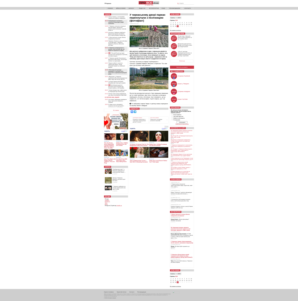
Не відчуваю (176, 119)
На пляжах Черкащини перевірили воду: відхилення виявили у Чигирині (117, 101)
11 (171, 24)
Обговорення (176, 212)
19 (189, 24)
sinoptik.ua (119, 205)
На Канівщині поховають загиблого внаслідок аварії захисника (116, 22)
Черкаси (108, 3)
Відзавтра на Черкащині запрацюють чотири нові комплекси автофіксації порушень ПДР (180, 141)
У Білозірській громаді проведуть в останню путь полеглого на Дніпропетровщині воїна (117, 72)
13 (175, 24)
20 (191, 24)
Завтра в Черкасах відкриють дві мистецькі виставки (118, 179)
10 (191, 22)
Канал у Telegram (183, 84)
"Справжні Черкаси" (141, 63)
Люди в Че (142, 8)
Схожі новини (176, 179)
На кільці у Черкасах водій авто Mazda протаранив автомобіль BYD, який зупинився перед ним (116, 34)
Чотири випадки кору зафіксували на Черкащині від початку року (117, 90)
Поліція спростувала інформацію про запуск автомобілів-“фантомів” (117, 94)
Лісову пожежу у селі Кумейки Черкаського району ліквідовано (116, 17)
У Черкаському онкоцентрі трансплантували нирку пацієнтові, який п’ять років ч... (181, 185)
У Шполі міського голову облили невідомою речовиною (117, 38)
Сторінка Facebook (184, 76)
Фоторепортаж (154, 8)
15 (180, 24)
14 (177, 24)
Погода (107, 196)
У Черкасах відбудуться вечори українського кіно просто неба (119, 188)
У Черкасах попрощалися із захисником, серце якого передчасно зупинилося (181, 145)
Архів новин (175, 14)
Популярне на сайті (178, 128)
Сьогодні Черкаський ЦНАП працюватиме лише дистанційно (116, 82)
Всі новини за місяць (175, 30)
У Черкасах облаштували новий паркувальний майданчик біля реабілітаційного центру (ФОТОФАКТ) (181, 163)
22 (173, 26)
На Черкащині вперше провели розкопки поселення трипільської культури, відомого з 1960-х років (181, 132)
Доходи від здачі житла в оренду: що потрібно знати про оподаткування (185, 45)
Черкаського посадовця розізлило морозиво (156, 120)
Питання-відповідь (177, 33)
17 (184, 24)
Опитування (175, 107)
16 (182, 24)
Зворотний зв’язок (121, 292)
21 (171, 26)
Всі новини (116, 110)
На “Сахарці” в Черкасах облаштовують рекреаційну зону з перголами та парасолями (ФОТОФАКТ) (181, 150)
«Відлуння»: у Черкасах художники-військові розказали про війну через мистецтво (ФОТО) (117, 78)
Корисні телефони (109, 292)
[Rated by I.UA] (176, 293)
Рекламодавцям (174, 8)
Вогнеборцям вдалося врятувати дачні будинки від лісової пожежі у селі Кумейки (116, 86)
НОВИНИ (107, 14)
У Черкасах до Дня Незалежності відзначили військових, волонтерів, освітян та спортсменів (117, 59)
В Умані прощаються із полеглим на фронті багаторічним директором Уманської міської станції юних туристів (181, 173)
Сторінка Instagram (184, 91)
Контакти (187, 8)
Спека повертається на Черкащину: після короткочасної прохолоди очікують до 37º (182, 159)
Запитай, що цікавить (182, 67)
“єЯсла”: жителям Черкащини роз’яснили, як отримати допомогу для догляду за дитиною (185, 53)
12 (173, 24)
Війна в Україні (120, 8)
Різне (163, 8)
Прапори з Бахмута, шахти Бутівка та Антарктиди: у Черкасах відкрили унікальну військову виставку (117, 43)
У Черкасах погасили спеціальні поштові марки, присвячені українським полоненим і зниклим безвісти (117, 28)
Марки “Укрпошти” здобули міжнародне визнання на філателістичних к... (181, 193)
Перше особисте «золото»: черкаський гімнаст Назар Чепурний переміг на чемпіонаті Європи (116, 65)
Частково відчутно (178, 116)
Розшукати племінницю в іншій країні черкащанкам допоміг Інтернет (139, 121)
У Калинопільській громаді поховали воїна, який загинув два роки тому (180, 200)
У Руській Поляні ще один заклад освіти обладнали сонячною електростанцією (117, 54)
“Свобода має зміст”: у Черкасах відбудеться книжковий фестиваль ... (118, 171)
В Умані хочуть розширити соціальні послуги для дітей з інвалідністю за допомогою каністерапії (116, 106)
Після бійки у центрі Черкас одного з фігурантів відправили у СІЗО (180, 168)
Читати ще (182, 61)
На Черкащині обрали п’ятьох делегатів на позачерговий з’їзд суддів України (181, 155)
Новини (110, 8)
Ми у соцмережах (177, 71)
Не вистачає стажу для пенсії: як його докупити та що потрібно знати (185, 37)
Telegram (144, 105)
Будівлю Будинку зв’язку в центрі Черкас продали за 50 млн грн (182, 207)
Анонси (131, 8)
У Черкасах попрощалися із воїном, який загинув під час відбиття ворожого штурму (116, 49)
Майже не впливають (179, 118)
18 (186, 24)
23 (175, 26)
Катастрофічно (177, 114)
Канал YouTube (183, 99)
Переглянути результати (182, 124)
